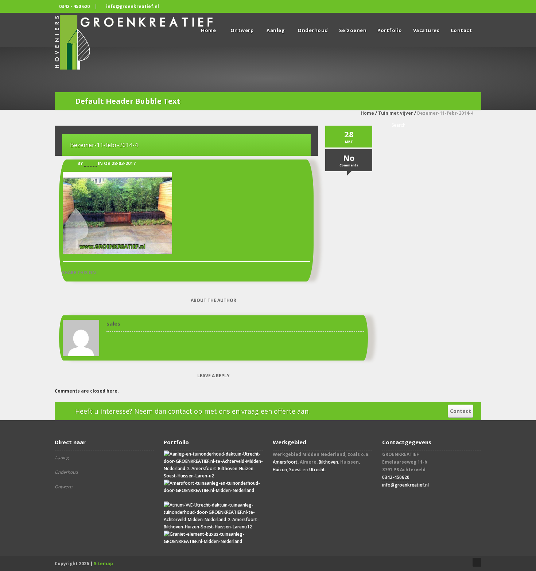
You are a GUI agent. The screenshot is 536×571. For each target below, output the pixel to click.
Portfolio (389, 30)
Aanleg (276, 30)
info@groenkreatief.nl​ (405, 485)
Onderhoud (313, 30)
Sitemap (103, 563)
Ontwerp (242, 30)
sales (90, 163)
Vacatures (426, 30)
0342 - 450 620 (74, 6)
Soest (295, 469)
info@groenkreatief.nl (132, 6)
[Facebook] (475, 6)
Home (367, 113)
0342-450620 (395, 477)
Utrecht (317, 469)
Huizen (280, 469)
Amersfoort (285, 462)
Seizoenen (353, 30)
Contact (461, 30)
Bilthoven (328, 462)
